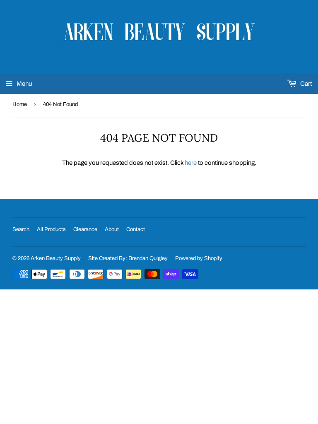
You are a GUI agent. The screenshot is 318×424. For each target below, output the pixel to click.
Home (19, 104)
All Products (51, 229)
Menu (24, 83)
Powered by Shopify (198, 258)
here (191, 162)
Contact (135, 229)
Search (20, 229)
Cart (305, 83)
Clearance (85, 229)
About (112, 229)
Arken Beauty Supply (56, 258)
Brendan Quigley (148, 258)
